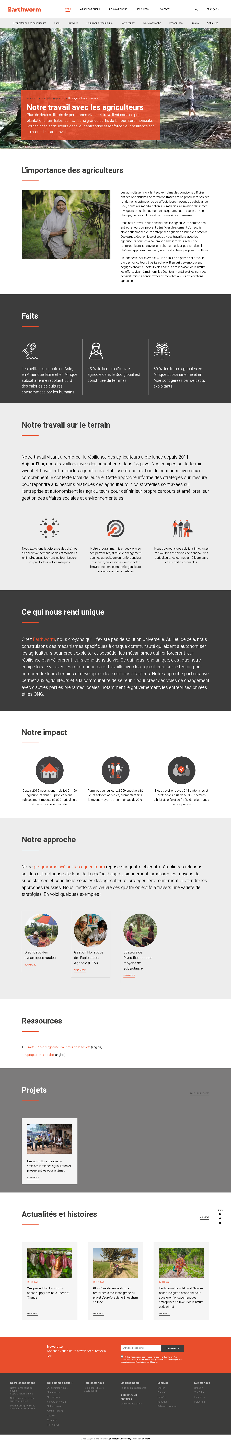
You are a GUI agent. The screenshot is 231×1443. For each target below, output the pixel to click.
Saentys (146, 1438)
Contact (164, 9)
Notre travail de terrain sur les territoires (22, 1399)
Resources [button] (143, 9)
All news (204, 1217)
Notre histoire (54, 1406)
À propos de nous (90, 9)
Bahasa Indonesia (167, 1406)
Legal (113, 1438)
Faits (57, 23)
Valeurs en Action (56, 1402)
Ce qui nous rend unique (99, 23)
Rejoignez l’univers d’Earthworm (94, 1389)
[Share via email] (220, 1223)
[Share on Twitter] (220, 1218)
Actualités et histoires (129, 1397)
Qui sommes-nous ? (60, 1383)
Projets (195, 23)
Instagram (199, 1402)
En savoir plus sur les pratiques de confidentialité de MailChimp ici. (151, 1360)
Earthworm (44, 639)
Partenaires (53, 1425)
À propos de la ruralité (39, 1055)
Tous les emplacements (133, 1388)
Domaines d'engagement (50, 98)
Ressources (176, 23)
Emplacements (130, 1383)
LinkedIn (198, 1388)
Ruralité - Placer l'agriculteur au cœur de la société (57, 1047)
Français (212, 9)
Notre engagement (22, 1383)
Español (161, 1397)
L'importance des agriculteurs (29, 23)
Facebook (199, 1397)
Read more (33, 1177)
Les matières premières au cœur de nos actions (22, 1407)
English (161, 1388)
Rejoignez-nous (118, 9)
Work (70, 9)
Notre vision (53, 1392)
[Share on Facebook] (220, 1213)
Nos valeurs (53, 1397)
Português (163, 1402)
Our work (73, 23)
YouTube (199, 1392)
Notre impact (128, 23)
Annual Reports (55, 1411)
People (51, 1415)
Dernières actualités (131, 1403)
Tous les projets (199, 1093)
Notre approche (152, 23)
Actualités (212, 23)
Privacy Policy (124, 1438)
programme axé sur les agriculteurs (69, 867)
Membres (52, 1420)
